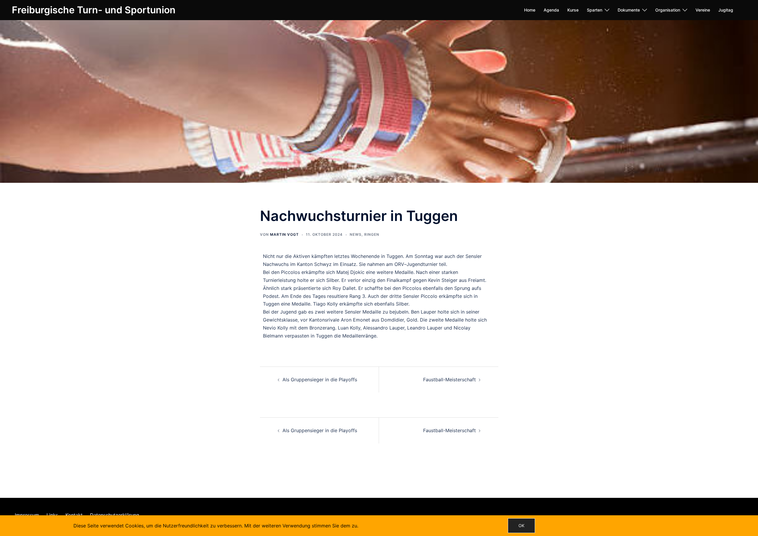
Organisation (667, 9)
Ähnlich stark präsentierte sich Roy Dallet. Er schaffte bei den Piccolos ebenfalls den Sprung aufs (372, 288)
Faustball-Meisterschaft (449, 379)
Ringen (371, 234)
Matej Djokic (350, 272)
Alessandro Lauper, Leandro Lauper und (407, 328)
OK (521, 525)
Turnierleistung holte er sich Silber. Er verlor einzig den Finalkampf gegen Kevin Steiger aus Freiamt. (374, 280)
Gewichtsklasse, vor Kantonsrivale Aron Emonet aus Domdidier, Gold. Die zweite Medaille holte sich (375, 320)
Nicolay (462, 328)
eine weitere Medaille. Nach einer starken (412, 272)
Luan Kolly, (350, 328)
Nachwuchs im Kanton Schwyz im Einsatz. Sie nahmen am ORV (333, 264)
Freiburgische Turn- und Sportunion (94, 10)
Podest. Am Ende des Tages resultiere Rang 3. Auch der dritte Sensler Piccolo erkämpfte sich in (370, 296)
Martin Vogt (284, 234)
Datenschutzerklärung (114, 515)
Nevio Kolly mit (280, 328)
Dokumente (629, 9)
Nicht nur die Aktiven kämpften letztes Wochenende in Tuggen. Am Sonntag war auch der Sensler (372, 256)
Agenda (551, 9)
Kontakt (74, 515)
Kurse (573, 9)
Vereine (703, 9)
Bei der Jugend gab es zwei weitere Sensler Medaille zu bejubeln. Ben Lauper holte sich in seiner (371, 312)
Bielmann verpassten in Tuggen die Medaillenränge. (320, 336)
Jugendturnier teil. (427, 264)
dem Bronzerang (316, 328)
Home (529, 9)
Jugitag (725, 9)
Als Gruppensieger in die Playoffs (319, 379)
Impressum (27, 515)
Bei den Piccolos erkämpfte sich (299, 272)
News (356, 234)
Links (52, 515)
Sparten (594, 9)
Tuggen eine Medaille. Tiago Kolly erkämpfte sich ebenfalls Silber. (336, 304)
